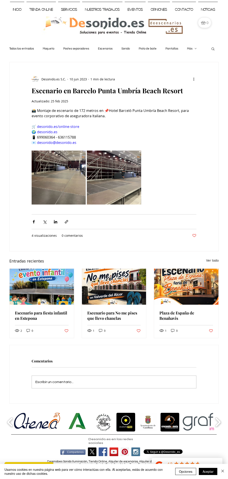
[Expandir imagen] (59, 178)
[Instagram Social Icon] (135, 451)
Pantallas (171, 48)
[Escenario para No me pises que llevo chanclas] (114, 287)
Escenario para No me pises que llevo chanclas (112, 315)
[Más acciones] (193, 79)
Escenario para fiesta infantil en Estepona (41, 315)
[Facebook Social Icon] (103, 451)
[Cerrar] (222, 471)
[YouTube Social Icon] (114, 451)
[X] (92, 451)
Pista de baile (148, 48)
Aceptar (208, 471)
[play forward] (218, 422)
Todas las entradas (21, 48)
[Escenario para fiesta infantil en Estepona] (42, 287)
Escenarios (105, 48)
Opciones (185, 471)
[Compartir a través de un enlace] (66, 222)
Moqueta (48, 48)
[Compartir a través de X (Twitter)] (45, 222)
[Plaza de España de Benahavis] (186, 287)
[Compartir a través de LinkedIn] (55, 222)
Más (189, 48)
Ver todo (212, 260)
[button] (213, 48)
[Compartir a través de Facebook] (34, 222)
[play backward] (10, 422)
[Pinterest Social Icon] (124, 451)
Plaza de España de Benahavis (176, 315)
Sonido (125, 48)
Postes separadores (76, 48)
